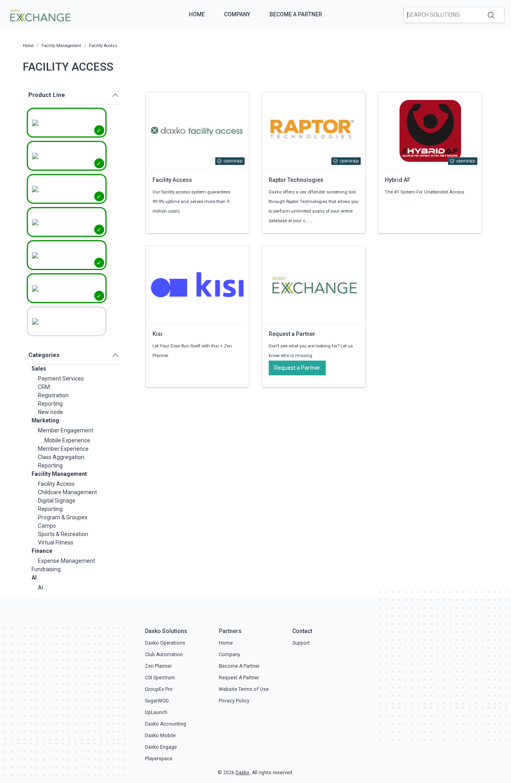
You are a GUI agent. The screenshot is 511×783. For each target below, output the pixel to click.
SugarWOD (157, 701)
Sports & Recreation (63, 534)
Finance (42, 551)
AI (34, 577)
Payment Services (61, 378)
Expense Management (66, 561)
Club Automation (164, 654)
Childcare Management (67, 492)
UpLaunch (156, 712)
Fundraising (46, 569)
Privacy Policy (234, 701)
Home (197, 14)
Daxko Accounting (165, 724)
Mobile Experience (67, 440)
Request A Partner (239, 677)
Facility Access (56, 484)
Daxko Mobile (160, 735)
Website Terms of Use (244, 689)
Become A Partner (295, 14)
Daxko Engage (161, 747)
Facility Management (59, 474)
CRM (44, 387)
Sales (39, 368)
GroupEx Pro (159, 689)
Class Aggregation (61, 457)
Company (237, 14)
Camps (47, 526)
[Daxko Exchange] (40, 14)
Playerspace (158, 758)
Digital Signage (56, 500)
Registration (53, 395)
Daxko (243, 772)
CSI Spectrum (160, 677)
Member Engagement (65, 430)
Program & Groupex (62, 517)
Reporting (50, 403)
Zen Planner (158, 666)
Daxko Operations (165, 643)
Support (301, 643)
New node (50, 412)
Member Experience (63, 449)
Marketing (45, 420)
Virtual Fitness (55, 542)
